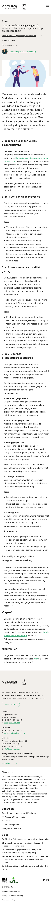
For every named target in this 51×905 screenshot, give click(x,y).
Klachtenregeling (8, 900)
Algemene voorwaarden (11, 891)
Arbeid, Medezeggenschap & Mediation (19, 36)
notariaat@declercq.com (14, 733)
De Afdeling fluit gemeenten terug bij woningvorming (25, 839)
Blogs (4, 21)
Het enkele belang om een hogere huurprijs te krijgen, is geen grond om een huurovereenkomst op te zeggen (25, 859)
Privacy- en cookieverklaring (12, 896)
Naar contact (11, 704)
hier (36, 658)
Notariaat (6, 821)
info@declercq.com (12, 722)
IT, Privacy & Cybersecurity (14, 817)
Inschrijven (6, 763)
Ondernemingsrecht (11, 824)
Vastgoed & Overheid (11, 828)
